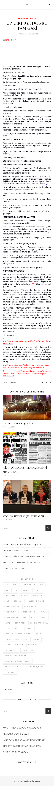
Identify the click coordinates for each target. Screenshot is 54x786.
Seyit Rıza (20, 623)
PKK (24, 617)
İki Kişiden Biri (11, 667)
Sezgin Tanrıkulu (39, 623)
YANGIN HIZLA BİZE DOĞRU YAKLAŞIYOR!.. (22, 544)
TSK (25, 639)
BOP (16, 590)
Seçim (7, 628)
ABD (6, 585)
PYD (33, 617)
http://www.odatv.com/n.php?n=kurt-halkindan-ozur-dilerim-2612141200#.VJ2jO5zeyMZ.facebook (26, 366)
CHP (37, 590)
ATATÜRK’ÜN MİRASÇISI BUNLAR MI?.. (24, 516)
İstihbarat (10, 672)
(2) (47, 183)
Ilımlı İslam (30, 606)
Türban (36, 639)
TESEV (7, 639)
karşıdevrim (10, 612)
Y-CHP (7, 645)
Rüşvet (43, 617)
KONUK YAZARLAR (27, 18)
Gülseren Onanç (36, 601)
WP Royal (17, 781)
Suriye (39, 634)
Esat (6, 601)
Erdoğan (37, 596)
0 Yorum (34, 33)
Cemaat (27, 590)
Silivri (18, 628)
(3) (32, 284)
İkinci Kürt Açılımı (33, 667)
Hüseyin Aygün (11, 606)
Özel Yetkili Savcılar (15, 656)
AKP (15, 585)
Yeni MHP (32, 645)
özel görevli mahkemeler (17, 661)
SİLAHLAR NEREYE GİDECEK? (16, 550)
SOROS (29, 628)
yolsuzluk (27, 650)
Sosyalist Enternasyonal (17, 634)
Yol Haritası (10, 650)
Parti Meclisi (11, 617)
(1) (36, 181)
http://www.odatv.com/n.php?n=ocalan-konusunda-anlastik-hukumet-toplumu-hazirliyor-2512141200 (27, 373)
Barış (7, 590)
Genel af (18, 601)
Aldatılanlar (28, 585)
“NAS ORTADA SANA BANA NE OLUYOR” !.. (22, 562)
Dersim (24, 596)
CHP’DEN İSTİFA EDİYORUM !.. (16, 568)
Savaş (7, 623)
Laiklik (43, 612)
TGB (17, 639)
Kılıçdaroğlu (28, 612)
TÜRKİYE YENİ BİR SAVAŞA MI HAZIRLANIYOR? (24, 556)
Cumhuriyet (10, 596)
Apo (42, 585)
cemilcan (13, 382)
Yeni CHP (19, 645)
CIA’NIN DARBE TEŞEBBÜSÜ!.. (19, 423)
